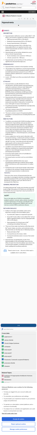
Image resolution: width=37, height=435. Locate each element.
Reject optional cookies (18, 424)
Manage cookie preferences (18, 429)
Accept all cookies (18, 419)
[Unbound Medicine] (33, 3)
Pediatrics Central (12, 3)
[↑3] (18, 325)
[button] (32, 12)
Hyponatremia (8, 22)
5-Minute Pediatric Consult (13, 16)
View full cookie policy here (9, 413)
